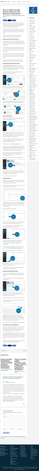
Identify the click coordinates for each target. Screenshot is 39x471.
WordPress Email (32, 97)
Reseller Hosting (2, 452)
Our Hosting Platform (34, 449)
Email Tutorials (31, 32)
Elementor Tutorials (32, 31)
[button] (10, 1)
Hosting (9, 1)
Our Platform (14, 1)
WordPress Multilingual (33, 125)
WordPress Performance (33, 130)
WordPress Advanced (32, 80)
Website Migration (32, 69)
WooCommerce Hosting (4, 453)
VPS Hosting (2, 451)
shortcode (4, 316)
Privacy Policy (23, 469)
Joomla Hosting (23, 449)
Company (32, 448)
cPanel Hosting (23, 451)
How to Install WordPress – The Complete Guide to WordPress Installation (6, 363)
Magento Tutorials (32, 43)
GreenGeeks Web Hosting (32, 467)
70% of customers (8, 333)
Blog (31, 457)
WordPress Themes (32, 152)
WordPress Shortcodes (33, 138)
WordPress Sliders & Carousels (15, 15)
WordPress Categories (33, 84)
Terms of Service (19, 469)
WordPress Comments (32, 86)
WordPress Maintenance (33, 116)
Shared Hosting (2, 448)
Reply (24, 403)
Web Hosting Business (32, 68)
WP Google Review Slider (8, 65)
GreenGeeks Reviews (34, 452)
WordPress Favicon (32, 102)
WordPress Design (32, 94)
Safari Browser (31, 58)
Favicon (30, 34)
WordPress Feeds (32, 103)
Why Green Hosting (34, 451)
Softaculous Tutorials (32, 63)
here (8, 186)
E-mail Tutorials (32, 29)
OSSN (30, 52)
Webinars (11, 462)
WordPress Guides (32, 110)
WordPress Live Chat (32, 113)
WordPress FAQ (31, 100)
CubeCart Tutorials (32, 26)
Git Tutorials (31, 39)
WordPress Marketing (32, 119)
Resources (19, 1)
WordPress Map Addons (33, 117)
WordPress (31, 74)
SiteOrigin (30, 60)
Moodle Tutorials (32, 46)
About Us (24, 1)
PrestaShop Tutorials (32, 55)
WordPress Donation (32, 96)
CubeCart (30, 25)
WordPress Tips (31, 153)
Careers (32, 456)
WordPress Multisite (32, 127)
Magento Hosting (23, 453)
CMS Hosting (22, 452)
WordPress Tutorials (21, 371)
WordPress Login (32, 114)
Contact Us (33, 458)
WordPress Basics (7, 369)
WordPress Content (32, 87)
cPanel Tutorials (32, 23)
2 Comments (2, 369)
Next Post (25, 350)
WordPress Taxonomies (33, 150)
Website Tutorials (32, 71)
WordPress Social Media (33, 143)
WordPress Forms (32, 105)
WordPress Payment (32, 128)
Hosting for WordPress (3, 449)
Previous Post (3, 350)
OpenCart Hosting (23, 456)
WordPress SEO (31, 136)
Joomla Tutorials (32, 42)
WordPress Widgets (32, 159)
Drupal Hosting (22, 448)
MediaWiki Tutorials (32, 45)
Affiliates (28, 1)
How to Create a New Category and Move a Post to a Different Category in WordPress (20, 364)
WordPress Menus (32, 122)
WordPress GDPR (32, 108)
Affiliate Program (33, 453)
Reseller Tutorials (32, 57)
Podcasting (31, 54)
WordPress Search (32, 133)
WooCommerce (31, 72)
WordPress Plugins (32, 131)
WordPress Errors (32, 99)
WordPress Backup (32, 81)
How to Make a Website (14, 448)
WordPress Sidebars (32, 139)
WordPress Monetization (33, 124)
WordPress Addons (32, 78)
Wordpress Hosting (32, 111)
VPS (29, 66)
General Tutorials (32, 37)
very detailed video (18, 153)
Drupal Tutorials (31, 28)
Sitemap (15, 469)
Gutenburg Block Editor (33, 40)
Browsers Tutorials (32, 20)
